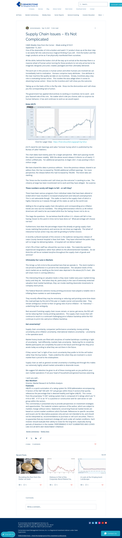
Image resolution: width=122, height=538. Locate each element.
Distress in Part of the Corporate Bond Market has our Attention (61, 478)
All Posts (19, 15)
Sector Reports (59, 15)
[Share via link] (41, 438)
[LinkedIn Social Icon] (93, 523)
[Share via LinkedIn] (36, 438)
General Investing (73, 15)
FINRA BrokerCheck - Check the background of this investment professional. (42, 536)
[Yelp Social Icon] (103, 523)
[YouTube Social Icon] (106, 523)
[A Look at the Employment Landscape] (92, 466)
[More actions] (95, 28)
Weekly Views (46, 15)
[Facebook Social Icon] (90, 523)
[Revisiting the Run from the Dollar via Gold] (30, 466)
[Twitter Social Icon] (96, 523)
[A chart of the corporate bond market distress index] (61, 466)
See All (104, 455)
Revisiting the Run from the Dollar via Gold (30, 478)
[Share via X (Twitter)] (31, 438)
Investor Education (89, 15)
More (100, 15)
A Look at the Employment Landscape (91, 478)
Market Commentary (31, 15)
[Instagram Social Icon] (99, 523)
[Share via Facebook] (27, 438)
